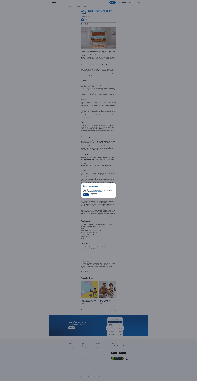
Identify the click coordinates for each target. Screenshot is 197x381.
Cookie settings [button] (94, 194)
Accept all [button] (86, 194)
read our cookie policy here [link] (96, 191)
